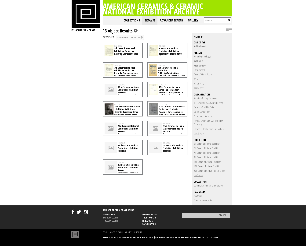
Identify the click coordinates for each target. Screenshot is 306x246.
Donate (112, 232)
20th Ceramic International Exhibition (209, 170)
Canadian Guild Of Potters (204, 107)
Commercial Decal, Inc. (203, 116)
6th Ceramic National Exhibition (207, 148)
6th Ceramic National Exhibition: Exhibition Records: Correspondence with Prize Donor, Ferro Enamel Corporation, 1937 (165, 53)
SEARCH (105, 232)
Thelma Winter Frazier (203, 74)
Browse (150, 20)
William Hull (199, 79)
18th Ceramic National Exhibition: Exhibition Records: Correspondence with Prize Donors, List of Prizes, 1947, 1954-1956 (122, 94)
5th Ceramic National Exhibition (207, 143)
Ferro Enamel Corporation (129, 37)
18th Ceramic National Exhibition (207, 162)
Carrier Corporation (202, 111)
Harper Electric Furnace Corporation (209, 129)
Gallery (193, 20)
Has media (198, 195)
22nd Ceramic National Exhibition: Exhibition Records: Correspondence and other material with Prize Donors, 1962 (166, 132)
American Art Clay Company (205, 98)
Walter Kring (199, 83)
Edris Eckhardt (199, 70)
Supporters (138, 232)
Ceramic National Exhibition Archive (208, 185)
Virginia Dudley (200, 65)
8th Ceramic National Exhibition (207, 157)
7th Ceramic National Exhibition (207, 153)
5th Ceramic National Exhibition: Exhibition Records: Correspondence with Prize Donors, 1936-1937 (127, 52)
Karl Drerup (198, 61)
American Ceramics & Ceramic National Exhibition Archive (153, 9)
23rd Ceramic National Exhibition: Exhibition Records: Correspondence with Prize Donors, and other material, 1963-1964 (122, 152)
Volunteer (128, 232)
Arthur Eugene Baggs (202, 56)
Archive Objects (200, 46)
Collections (132, 20)
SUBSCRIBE (119, 232)
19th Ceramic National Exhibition (207, 166)
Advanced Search (171, 20)
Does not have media (203, 200)
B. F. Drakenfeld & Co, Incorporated (208, 103)
